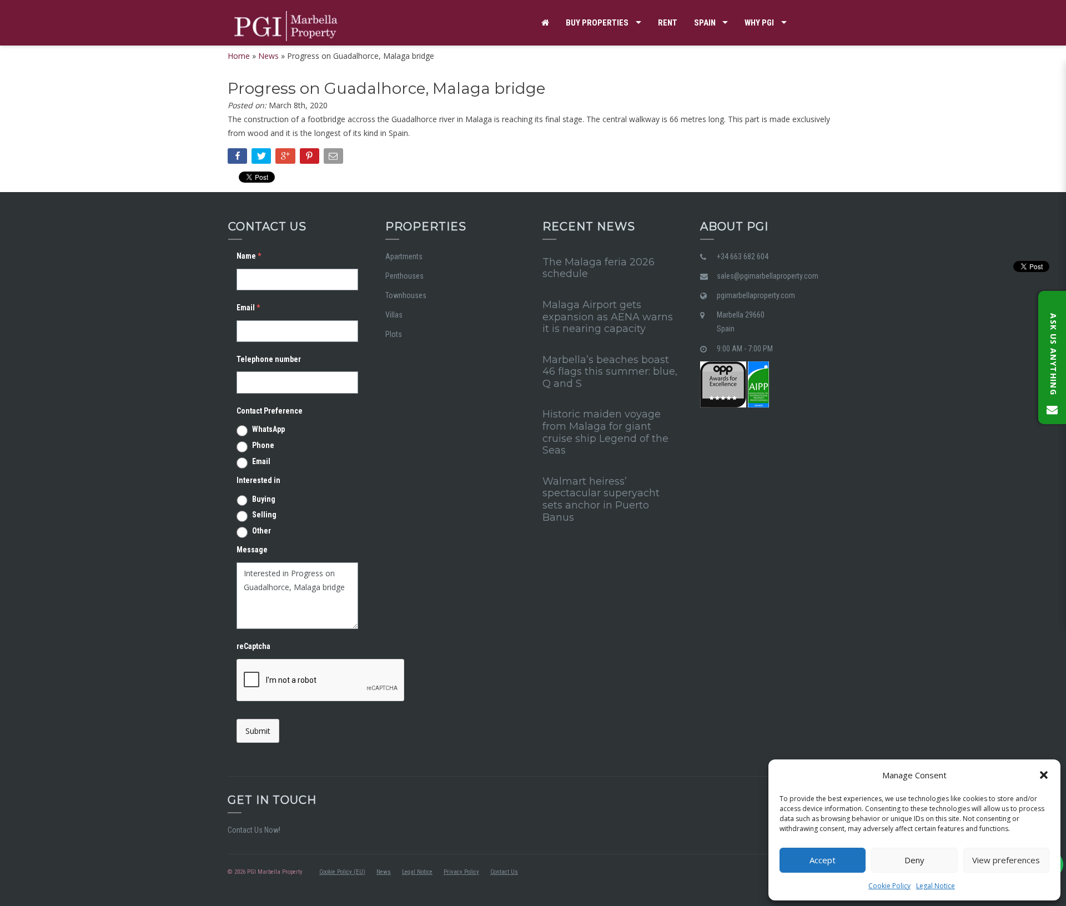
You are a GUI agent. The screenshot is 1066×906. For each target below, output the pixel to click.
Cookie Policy (889, 885)
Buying (263, 499)
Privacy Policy (461, 871)
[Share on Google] (286, 158)
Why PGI (759, 23)
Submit (257, 731)
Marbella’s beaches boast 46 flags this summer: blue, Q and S (609, 372)
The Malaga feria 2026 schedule (598, 268)
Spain (705, 23)
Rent (667, 23)
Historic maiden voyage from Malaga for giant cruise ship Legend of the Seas (605, 432)
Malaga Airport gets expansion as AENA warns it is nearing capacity (607, 317)
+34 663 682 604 (742, 256)
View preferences (1006, 859)
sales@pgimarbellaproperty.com (767, 275)
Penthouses (404, 275)
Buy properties (597, 23)
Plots (393, 334)
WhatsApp (268, 429)
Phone (263, 445)
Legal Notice (935, 885)
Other (261, 530)
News (383, 871)
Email (261, 461)
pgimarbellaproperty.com (756, 295)
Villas (394, 314)
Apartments (404, 256)
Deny (914, 859)
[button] (1043, 775)
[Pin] (310, 158)
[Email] (334, 158)
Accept (822, 859)
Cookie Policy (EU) (342, 871)
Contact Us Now (253, 830)
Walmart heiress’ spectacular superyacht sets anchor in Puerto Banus (601, 499)
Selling (264, 514)
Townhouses (405, 295)
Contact (558, 68)
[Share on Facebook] (238, 158)
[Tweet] (262, 158)
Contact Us (504, 871)
